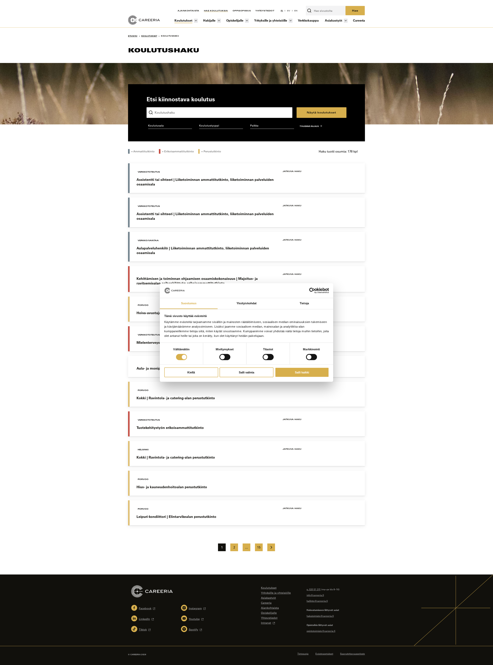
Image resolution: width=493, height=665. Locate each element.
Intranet (266, 623)
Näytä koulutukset (321, 112)
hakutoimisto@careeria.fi (320, 615)
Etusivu (133, 36)
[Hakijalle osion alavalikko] (219, 21)
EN (296, 10)
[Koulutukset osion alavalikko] (196, 21)
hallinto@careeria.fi (317, 600)
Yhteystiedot (264, 10)
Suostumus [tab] (189, 303)
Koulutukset (183, 20)
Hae (355, 10)
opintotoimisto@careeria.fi (321, 630)
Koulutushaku (156, 104)
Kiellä (191, 372)
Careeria (359, 20)
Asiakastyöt (333, 20)
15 (259, 547)
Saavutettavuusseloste (352, 653)
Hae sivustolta (316, 3)
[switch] (224, 357)
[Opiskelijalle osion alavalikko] (247, 21)
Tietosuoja (303, 653)
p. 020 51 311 (314, 589)
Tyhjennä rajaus (309, 126)
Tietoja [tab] (304, 303)
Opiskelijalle (234, 20)
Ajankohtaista (188, 10)
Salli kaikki (302, 372)
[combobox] (170, 126)
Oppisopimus (242, 10)
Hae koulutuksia (216, 10)
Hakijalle (209, 20)
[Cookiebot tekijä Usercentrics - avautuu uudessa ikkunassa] (312, 291)
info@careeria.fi (315, 595)
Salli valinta (246, 372)
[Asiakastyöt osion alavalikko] (346, 21)
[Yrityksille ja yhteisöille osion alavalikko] (291, 21)
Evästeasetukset (324, 653)
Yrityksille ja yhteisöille (270, 20)
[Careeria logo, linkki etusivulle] (144, 20)
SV (288, 10)
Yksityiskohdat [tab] (246, 303)
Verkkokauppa (308, 20)
